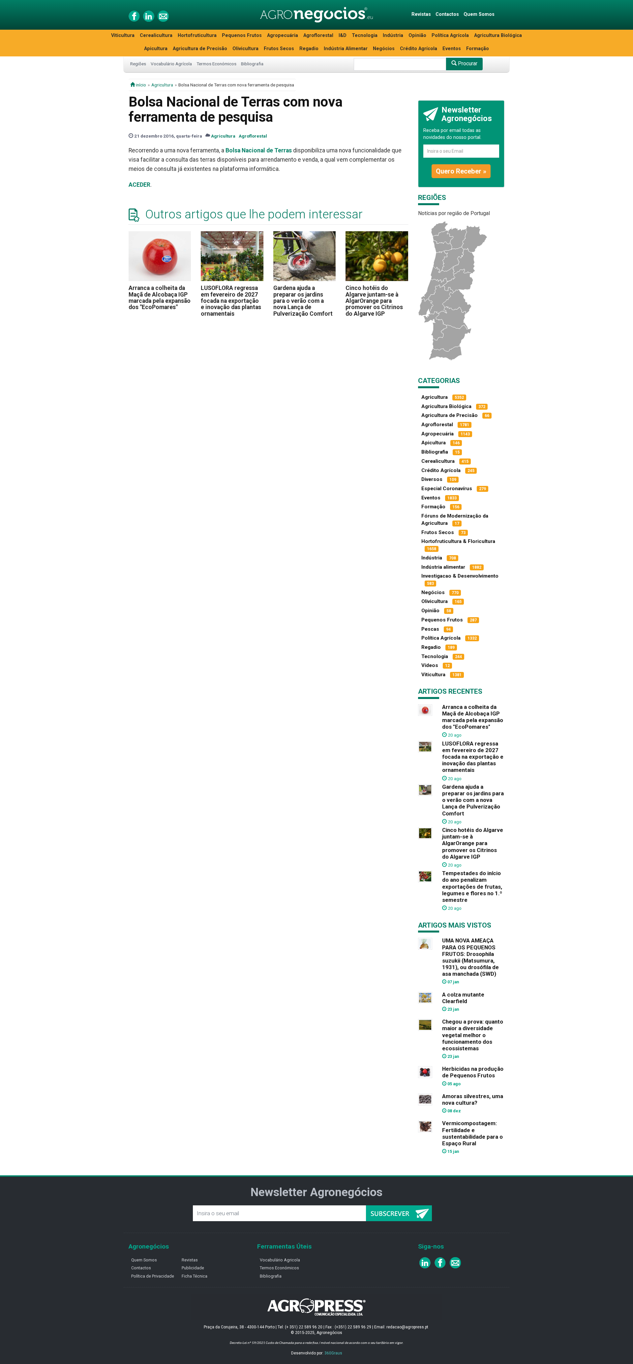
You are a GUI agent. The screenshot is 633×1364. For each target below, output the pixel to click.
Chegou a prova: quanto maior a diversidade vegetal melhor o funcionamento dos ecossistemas (472, 1035)
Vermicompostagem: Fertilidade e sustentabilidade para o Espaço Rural (472, 1133)
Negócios (384, 48)
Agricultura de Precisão (200, 48)
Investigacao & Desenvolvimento (459, 576)
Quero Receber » (461, 171)
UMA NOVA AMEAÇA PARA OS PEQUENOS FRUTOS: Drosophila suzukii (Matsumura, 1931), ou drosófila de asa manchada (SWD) (470, 957)
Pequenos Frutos (242, 35)
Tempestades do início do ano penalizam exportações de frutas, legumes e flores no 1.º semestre (472, 886)
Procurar (467, 63)
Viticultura (123, 35)
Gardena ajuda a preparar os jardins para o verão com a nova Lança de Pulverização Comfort (303, 301)
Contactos (447, 14)
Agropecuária (282, 35)
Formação (477, 48)
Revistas (421, 14)
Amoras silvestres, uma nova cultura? (472, 1099)
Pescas (430, 629)
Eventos (451, 48)
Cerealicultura (156, 35)
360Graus (333, 1353)
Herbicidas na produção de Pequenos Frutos (472, 1072)
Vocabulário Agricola (280, 1259)
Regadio (308, 48)
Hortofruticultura (197, 35)
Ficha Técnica (194, 1276)
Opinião (417, 35)
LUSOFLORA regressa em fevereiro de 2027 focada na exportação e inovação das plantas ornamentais (231, 301)
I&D (343, 35)
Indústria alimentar (443, 567)
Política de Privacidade (152, 1276)
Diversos (431, 479)
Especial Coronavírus (446, 489)
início (140, 84)
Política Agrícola (450, 35)
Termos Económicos (216, 63)
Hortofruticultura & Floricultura (458, 541)
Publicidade (193, 1267)
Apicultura (155, 48)
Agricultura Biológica (498, 35)
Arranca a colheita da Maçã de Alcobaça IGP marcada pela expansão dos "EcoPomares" (160, 297)
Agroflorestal (318, 35)
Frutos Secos (279, 48)
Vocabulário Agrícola (171, 63)
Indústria (393, 35)
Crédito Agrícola (418, 48)
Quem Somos (479, 14)
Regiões (138, 63)
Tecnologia (364, 35)
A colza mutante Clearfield (463, 997)
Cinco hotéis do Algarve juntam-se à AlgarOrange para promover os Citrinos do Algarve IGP (374, 301)
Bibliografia (252, 63)
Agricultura (162, 84)
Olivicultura (245, 48)
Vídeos (429, 665)
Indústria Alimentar (346, 48)
